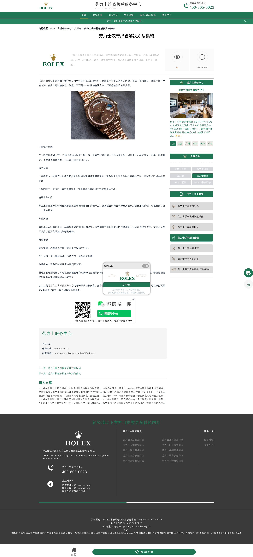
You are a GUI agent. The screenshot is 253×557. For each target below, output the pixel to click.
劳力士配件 (180, 182)
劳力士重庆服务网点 (172, 455)
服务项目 (97, 15)
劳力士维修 (47, 81)
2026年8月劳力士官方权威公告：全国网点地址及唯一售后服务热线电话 (140, 399)
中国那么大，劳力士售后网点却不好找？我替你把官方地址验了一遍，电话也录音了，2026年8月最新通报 (93, 392)
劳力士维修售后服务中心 (118, 4)
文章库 (77, 28)
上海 (180, 143)
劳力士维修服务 (195, 194)
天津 (202, 143)
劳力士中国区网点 (132, 431)
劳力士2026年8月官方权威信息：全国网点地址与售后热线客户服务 (138, 395)
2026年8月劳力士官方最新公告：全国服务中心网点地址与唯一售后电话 (76, 403)
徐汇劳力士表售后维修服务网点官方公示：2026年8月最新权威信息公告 (140, 392)
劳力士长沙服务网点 (172, 461)
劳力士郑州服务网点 (133, 461)
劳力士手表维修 (202, 182)
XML (126, 530)
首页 (84, 15)
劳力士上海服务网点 (172, 440)
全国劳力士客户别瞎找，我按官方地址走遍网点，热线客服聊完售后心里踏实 (78, 395)
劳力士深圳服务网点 (133, 450)
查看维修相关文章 (213, 440)
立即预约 (126, 284)
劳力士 (180, 176)
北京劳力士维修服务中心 (61, 285)
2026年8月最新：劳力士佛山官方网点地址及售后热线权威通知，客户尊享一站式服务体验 (85, 399)
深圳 (195, 143)
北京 (172, 143)
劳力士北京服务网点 (133, 440)
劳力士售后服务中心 (60, 28)
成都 (210, 143)
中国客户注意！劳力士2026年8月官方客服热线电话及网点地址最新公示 (140, 388)
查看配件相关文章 (213, 445)
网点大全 (113, 15)
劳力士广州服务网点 (172, 445)
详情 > (178, 136)
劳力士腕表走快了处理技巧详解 (64, 368)
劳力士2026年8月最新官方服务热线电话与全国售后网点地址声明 (136, 403)
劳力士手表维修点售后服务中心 (119, 519)
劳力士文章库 (211, 431)
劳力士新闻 (202, 176)
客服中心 (166, 15)
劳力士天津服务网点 (133, 445)
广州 (187, 143)
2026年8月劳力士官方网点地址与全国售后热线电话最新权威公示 (72, 388)
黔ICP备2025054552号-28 (137, 526)
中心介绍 (129, 15)
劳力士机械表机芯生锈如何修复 (64, 373)
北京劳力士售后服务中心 (191, 90)
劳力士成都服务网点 (172, 450)
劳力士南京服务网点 (133, 455)
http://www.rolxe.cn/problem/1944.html (74, 353)
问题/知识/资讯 (148, 15)
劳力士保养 (202, 169)
